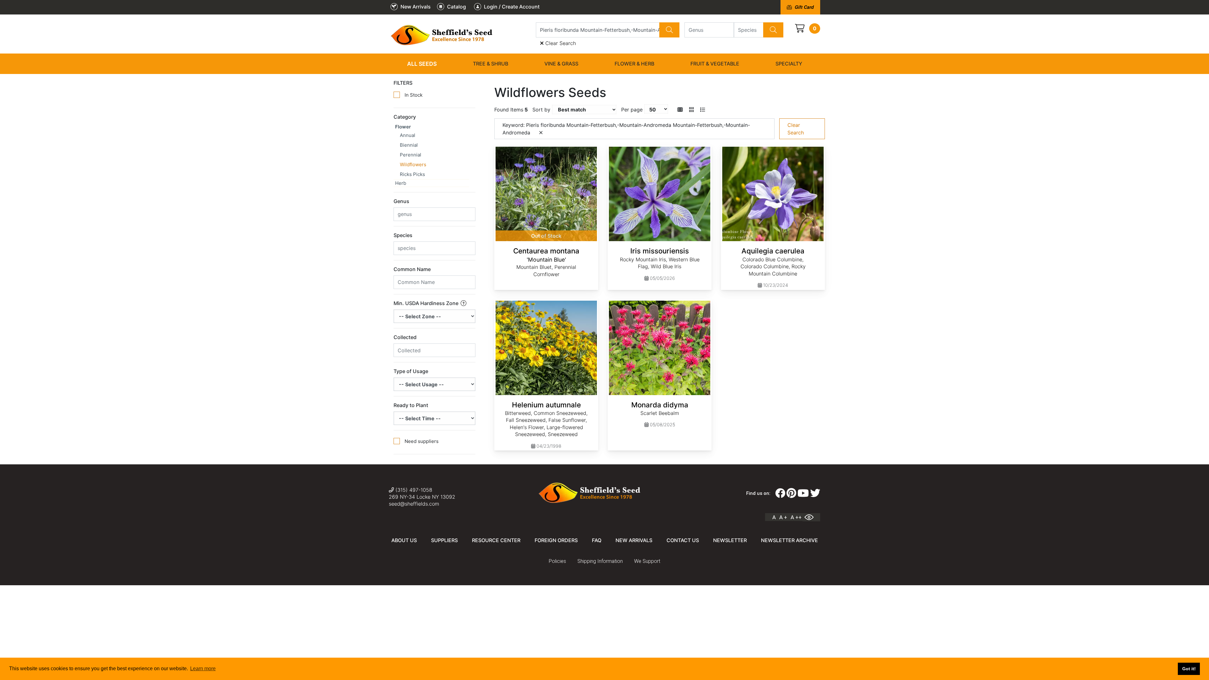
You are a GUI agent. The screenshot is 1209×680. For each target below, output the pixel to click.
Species (403, 235)
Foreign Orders (556, 540)
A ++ (796, 517)
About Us (404, 540)
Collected (405, 337)
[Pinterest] (791, 493)
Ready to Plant (411, 405)
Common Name (412, 269)
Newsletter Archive (789, 540)
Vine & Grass (561, 63)
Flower (403, 127)
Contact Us (683, 540)
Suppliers (444, 540)
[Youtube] (803, 493)
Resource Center (496, 540)
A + (783, 517)
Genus (401, 201)
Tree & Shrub (490, 63)
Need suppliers (422, 441)
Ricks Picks (412, 174)
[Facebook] (780, 493)
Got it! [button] (1189, 668)
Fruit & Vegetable (714, 63)
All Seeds (422, 63)
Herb (400, 183)
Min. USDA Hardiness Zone (427, 303)
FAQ (596, 540)
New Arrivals (634, 540)
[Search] (669, 29)
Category (405, 117)
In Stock (414, 95)
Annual (407, 135)
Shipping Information (600, 561)
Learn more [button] (203, 668)
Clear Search (560, 43)
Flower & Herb (634, 63)
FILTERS (403, 83)
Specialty (788, 63)
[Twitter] (815, 493)
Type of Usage (411, 371)
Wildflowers (413, 164)
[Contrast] (811, 517)
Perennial (410, 155)
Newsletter (730, 540)
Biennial (409, 145)
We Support (647, 561)
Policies (557, 561)
